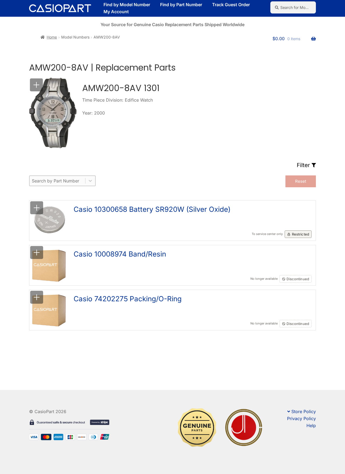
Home (52, 37)
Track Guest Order (231, 4)
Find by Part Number (181, 4)
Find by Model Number (127, 4)
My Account (116, 11)
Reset (300, 181)
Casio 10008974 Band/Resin (120, 254)
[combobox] (57, 181)
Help (311, 425)
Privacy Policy (301, 418)
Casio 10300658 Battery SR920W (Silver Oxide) (152, 209)
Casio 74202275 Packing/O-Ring (128, 299)
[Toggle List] (90, 181)
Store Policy (303, 411)
